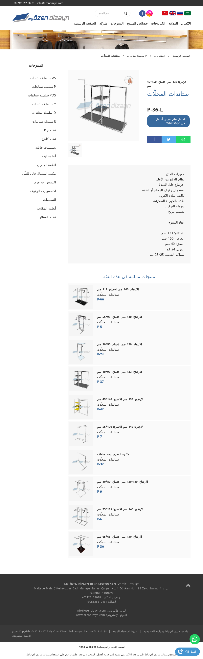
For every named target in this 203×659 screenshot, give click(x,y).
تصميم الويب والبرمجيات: (102, 647)
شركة (103, 23)
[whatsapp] (183, 139)
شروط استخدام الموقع (125, 631)
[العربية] (187, 13)
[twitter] (169, 139)
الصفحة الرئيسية (85, 23)
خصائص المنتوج (137, 23)
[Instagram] (149, 13)
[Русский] (180, 13)
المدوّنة (173, 23)
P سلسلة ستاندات (137, 56)
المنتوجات (117, 23)
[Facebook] (142, 13)
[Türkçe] (165, 13)
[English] (172, 13)
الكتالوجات (158, 23)
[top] (188, 585)
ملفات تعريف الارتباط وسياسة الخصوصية (166, 631)
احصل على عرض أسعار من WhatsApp (170, 121)
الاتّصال (186, 23)
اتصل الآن (190, 651)
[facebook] (154, 139)
